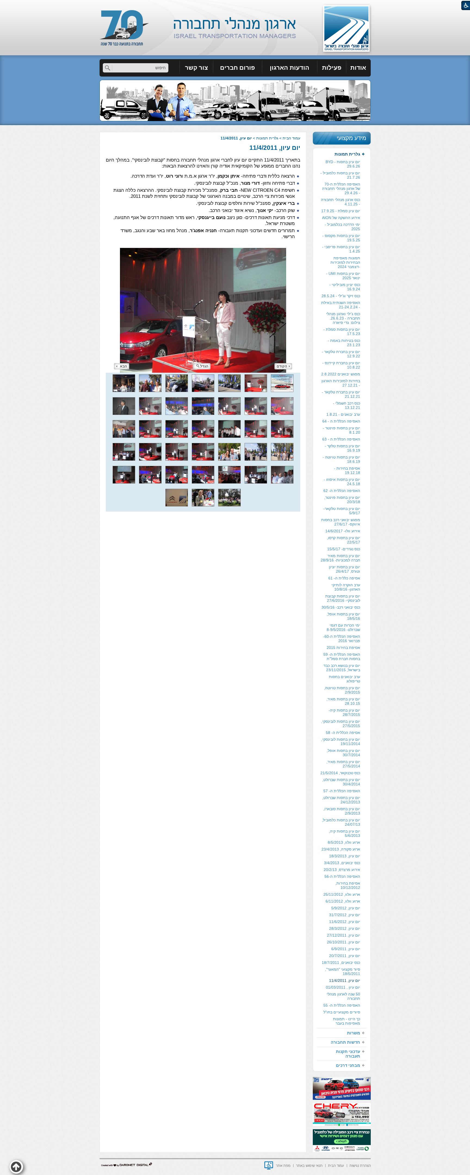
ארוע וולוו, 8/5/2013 (344, 842)
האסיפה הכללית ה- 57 (341, 791)
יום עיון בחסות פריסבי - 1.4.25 (341, 249)
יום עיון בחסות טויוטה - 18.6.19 (341, 459)
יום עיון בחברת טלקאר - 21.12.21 (341, 394)
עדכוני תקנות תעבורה (348, 1053)
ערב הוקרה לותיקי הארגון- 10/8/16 (346, 587)
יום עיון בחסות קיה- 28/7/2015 (344, 712)
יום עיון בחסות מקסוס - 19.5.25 (341, 237)
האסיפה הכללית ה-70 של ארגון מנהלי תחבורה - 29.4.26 (341, 188)
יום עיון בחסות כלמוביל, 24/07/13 (341, 822)
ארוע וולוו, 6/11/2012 (343, 901)
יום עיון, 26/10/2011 (343, 942)
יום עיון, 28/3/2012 (344, 928)
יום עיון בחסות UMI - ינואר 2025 (343, 275)
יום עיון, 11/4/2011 (274, 147)
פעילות (331, 67)
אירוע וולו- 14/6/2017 (342, 531)
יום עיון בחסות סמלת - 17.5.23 (341, 331)
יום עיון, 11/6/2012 (344, 921)
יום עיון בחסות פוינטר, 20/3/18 (342, 499)
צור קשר (196, 67)
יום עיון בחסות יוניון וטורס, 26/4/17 (344, 569)
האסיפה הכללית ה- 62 (341, 490)
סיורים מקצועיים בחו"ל (341, 1012)
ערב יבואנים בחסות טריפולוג (344, 679)
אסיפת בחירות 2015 (343, 647)
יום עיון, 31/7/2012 (344, 915)
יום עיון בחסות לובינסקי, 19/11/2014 (340, 741)
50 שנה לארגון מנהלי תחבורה (343, 996)
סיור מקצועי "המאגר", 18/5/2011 (342, 971)
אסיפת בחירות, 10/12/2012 (347, 885)
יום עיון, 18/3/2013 (344, 856)
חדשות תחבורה (345, 1042)
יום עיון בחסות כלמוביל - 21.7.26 (340, 175)
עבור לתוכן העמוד (235, 5)
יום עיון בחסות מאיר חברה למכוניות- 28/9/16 (340, 558)
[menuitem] (358, 68)
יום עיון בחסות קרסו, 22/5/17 (343, 540)
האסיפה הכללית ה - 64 (341, 421)
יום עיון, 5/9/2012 (345, 908)
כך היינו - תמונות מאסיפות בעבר (346, 1021)
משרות (353, 1033)
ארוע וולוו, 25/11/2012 (341, 894)
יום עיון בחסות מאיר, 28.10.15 (343, 701)
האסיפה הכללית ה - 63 (341, 439)
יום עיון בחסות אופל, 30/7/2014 (343, 752)
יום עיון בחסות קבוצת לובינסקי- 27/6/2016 (342, 598)
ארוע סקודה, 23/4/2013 (340, 849)
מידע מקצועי (351, 138)
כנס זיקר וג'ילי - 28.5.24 (340, 296)
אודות (358, 67)
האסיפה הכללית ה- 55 (341, 1005)
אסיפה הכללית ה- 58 (343, 732)
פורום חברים (237, 67)
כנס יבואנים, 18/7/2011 (341, 962)
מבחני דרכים (348, 1065)
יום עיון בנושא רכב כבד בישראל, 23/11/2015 (341, 667)
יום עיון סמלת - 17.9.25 (340, 211)
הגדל (204, 366)
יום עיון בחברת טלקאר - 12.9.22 (341, 354)
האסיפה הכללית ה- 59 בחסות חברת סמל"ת (341, 656)
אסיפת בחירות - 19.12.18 (347, 470)
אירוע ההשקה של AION (341, 217)
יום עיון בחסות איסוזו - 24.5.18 (342, 481)
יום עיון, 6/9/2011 (345, 949)
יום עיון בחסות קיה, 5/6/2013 (344, 833)
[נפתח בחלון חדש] (268, 1165)
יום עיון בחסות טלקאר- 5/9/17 (341, 510)
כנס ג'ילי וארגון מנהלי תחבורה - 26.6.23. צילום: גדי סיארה (343, 318)
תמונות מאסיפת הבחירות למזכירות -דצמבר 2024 (345, 262)
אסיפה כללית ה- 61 (344, 578)
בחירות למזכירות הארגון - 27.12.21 (340, 383)
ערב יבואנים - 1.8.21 (343, 414)
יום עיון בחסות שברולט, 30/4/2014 (341, 782)
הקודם (282, 366)
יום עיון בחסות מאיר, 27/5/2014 (343, 764)
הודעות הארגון (289, 67)
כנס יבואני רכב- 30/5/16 (340, 607)
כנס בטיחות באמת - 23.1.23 (344, 342)
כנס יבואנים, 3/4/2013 (342, 863)
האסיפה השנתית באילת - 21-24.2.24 (340, 304)
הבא (123, 366)
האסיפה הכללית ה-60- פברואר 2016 (341, 638)
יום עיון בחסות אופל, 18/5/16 (343, 616)
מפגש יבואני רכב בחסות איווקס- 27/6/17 (340, 522)
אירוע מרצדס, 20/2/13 (342, 869)
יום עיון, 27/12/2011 (343, 935)
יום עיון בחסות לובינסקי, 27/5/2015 (340, 723)
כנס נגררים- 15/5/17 (343, 549)
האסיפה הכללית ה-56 (342, 876)
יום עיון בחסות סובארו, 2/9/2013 (341, 811)
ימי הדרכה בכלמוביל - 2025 (342, 226)
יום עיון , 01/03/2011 (343, 987)
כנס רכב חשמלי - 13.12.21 (346, 405)
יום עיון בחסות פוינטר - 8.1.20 (341, 430)
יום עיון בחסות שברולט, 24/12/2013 (341, 800)
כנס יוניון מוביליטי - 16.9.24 (344, 287)
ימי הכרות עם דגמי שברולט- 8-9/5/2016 (343, 627)
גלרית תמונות (267, 138)
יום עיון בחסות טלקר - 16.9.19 (342, 448)
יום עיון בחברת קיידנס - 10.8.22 (341, 365)
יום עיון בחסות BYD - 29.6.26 (343, 164)
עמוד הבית (291, 138)
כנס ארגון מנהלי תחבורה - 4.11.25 (340, 202)
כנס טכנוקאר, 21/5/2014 (340, 773)
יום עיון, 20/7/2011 (344, 956)
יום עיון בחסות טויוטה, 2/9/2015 (342, 690)
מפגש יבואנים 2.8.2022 (340, 374)
